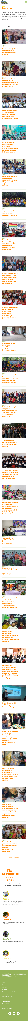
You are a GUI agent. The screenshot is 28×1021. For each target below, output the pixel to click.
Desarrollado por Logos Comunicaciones (26, 1018)
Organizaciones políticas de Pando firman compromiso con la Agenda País (10, 541)
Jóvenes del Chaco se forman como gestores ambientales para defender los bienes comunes (10, 50)
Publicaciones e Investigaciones (9, 991)
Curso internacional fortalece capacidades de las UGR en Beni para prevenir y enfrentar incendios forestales (10, 378)
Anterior (11, 857)
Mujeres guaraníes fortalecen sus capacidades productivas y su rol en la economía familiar (10, 347)
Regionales (4, 987)
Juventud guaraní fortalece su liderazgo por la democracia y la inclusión (9, 443)
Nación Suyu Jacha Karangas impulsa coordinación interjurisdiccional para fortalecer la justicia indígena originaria (10, 147)
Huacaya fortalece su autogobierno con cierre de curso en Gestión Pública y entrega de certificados (10, 114)
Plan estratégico (6, 1001)
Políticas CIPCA (5, 1003)
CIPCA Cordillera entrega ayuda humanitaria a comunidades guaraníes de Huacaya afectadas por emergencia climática (10, 774)
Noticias (4, 1006)
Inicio (3, 982)
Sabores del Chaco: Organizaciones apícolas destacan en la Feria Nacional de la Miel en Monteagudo (10, 82)
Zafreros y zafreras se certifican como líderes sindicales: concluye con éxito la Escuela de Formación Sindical (10, 474)
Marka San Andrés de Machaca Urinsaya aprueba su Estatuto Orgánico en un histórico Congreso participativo (9, 244)
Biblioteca (4, 989)
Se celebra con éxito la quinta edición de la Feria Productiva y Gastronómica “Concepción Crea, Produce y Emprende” (9, 602)
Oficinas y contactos (7, 1008)
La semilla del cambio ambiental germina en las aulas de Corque (9, 705)
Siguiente (16, 857)
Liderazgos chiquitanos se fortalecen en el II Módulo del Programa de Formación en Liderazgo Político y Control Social (10, 278)
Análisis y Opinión (6, 994)
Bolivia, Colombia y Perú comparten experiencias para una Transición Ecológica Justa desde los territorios (10, 411)
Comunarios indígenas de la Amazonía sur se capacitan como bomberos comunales (9, 213)
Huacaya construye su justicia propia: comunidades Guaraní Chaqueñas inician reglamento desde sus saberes (9, 181)
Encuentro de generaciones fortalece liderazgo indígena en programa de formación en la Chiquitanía (10, 846)
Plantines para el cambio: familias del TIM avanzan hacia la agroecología (10, 571)
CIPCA (4, 2)
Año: (3, 26)
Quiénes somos (5, 984)
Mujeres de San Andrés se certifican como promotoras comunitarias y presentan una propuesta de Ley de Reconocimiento (10, 313)
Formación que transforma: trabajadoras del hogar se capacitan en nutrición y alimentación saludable (10, 636)
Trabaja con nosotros (7, 996)
